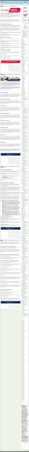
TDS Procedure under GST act (25, 160)
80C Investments (23, 40)
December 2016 (24, 71)
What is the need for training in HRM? (14, 71)
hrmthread (23, 427)
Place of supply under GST (25, 148)
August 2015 (23, 378)
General (22, 104)
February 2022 (23, 336)
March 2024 (23, 320)
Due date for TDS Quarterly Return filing (25, 422)
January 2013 (23, 396)
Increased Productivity (10, 306)
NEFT (22, 212)
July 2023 (23, 325)
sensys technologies (25, 439)
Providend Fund (23, 219)
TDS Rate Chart (23, 295)
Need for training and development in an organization (15, 306)
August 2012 (23, 399)
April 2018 (23, 359)
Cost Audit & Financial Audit (24, 60)
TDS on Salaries (24, 280)
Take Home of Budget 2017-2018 (25, 50)
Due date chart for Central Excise (25, 412)
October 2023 (23, 323)
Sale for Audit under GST (25, 155)
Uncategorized (23, 301)
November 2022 (23, 330)
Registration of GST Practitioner (25, 435)
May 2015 (23, 85)
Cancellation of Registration (25, 117)
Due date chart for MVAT (10, 66)
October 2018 (23, 355)
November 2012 (23, 397)
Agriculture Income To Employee (25, 240)
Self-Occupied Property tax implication (25, 256)
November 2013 (24, 87)
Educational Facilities (24, 245)
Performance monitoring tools (12, 269)
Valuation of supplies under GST (25, 163)
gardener (23, 204)
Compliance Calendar (12, 65)
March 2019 (24, 83)
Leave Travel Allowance (24, 196)
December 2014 (23, 383)
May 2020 (23, 344)
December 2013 (24, 70)
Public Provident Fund (24, 236)
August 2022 (23, 332)
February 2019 (23, 353)
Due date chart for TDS (17, 66)
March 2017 (23, 367)
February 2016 (23, 375)
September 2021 (23, 339)
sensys (19, 161)
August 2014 (23, 385)
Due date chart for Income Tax (24, 414)
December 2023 (23, 322)
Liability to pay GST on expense (25, 144)
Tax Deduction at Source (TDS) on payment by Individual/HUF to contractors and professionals (24, 283)
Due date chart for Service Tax (24, 419)
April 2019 (23, 66)
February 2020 (24, 76)
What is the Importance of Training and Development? (14, 307)
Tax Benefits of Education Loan (24, 267)
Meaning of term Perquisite (24, 198)
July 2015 (23, 80)
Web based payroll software (14, 162)
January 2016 (24, 78)
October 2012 (23, 398)
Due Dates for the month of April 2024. (25, 34)
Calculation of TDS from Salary (25, 242)
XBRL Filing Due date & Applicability (25, 314)
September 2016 (23, 371)
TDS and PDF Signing (24, 310)
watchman (23, 207)
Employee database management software (9, 282)
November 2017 (23, 362)
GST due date (24, 424)
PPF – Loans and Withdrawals (25, 229)
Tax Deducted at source (24, 269)
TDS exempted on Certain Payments (25, 293)
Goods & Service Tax (15, 159)
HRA (23, 426)
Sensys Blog (2, 450)
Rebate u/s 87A (24, 175)
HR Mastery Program (26, 426)
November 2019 (24, 88)
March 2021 (23, 343)
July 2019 (23, 81)
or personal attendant (24, 205)
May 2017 (23, 366)
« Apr (23, 448)
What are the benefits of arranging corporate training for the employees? (11, 74)
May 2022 (23, 334)
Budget (22, 47)
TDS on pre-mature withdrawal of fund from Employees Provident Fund (25, 234)
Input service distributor (24, 141)
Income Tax (23, 170)
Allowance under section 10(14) (24, 43)
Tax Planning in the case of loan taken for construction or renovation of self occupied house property (25, 288)
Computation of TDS (24, 272)
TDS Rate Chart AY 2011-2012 (25, 296)
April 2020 (23, 345)
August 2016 (24, 68)
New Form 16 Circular (24, 277)
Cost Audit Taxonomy (23, 63)
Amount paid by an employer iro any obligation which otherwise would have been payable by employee (25, 199)
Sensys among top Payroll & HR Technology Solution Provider (12, 69)
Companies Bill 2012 (23, 53)
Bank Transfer (24, 214)
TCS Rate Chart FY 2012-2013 (25, 291)
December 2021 (23, 337)
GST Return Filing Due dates (25, 135)
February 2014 (23, 389)
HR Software (24, 427)
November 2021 (23, 338)
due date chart (24, 411)
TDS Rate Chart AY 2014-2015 (25, 298)
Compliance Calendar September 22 (16, 65)
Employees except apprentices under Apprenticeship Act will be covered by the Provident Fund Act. (25, 222)
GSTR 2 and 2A (24, 138)
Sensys (3, 231)
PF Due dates (15, 161)
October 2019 (24, 90)
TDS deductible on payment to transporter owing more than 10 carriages (25, 279)
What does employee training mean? (16, 70)
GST (22, 107)
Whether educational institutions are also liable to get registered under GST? (25, 164)
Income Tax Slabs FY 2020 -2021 (25, 172)
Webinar (22, 307)
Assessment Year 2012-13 (25, 183)
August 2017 (23, 364)
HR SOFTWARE (23, 169)
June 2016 (23, 373)
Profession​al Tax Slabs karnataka (24, 429)
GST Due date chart (19, 159)
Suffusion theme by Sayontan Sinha (26, 450)
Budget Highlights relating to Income (25, 410)
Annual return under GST (25, 111)
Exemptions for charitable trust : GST (25, 127)
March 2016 (23, 374)
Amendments (24, 188)
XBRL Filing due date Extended (25, 313)
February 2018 (23, 360)
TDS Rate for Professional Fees (25, 440)
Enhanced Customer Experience (13, 305)
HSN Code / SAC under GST (25, 140)
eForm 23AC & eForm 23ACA (25, 315)
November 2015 (23, 376)
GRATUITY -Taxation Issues (25, 247)
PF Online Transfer (24, 228)
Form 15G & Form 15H (24, 103)
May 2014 (23, 387)
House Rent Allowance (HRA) (25, 180)
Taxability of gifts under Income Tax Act (25, 289)
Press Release (23, 217)
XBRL (22, 312)
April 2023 (23, 327)
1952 (23, 220)
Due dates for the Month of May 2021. (25, 423)
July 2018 (23, 357)
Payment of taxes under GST (25, 146)
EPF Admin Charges (24, 94)
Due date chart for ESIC (25, 413)
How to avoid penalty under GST (25, 139)
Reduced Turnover (18, 161)
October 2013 (24, 89)
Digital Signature (24, 92)
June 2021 (23, 341)
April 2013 (23, 394)
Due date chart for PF (13, 66)
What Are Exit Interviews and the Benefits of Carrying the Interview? (10, 167)
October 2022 (23, 331)
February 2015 (23, 382)
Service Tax (23, 258)
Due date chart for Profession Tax (24, 417)
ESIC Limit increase (24, 97)
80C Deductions (24, 270)
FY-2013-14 (24, 48)
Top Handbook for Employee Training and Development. (10, 240)
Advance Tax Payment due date (24, 405)
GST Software (26, 425)
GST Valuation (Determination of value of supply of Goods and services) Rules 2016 (25, 136)
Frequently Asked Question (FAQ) (12, 159)
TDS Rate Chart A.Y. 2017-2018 (24, 300)
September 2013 (23, 392)
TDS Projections (18, 69)
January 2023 (23, 329)
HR (22, 426)
